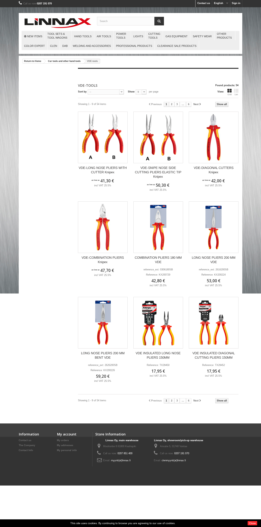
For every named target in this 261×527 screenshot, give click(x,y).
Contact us (203, 3)
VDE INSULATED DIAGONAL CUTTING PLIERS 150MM (213, 355)
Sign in (236, 3)
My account (66, 434)
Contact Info (26, 450)
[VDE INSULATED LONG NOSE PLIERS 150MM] (158, 323)
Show (131, 91)
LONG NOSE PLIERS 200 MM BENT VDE (103, 355)
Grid (230, 94)
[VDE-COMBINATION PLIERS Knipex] (103, 227)
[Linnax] (57, 23)
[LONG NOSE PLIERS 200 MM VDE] (214, 227)
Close (252, 523)
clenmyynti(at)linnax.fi (174, 460)
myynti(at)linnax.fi (121, 460)
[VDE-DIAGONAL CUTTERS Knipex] (214, 137)
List (236, 94)
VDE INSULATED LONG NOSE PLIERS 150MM (158, 355)
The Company (27, 445)
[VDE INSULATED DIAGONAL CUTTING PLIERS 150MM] (214, 323)
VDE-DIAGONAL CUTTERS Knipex (213, 170)
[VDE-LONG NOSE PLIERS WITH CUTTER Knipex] (103, 137)
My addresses (65, 445)
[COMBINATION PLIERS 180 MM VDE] (158, 227)
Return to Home (32, 61)
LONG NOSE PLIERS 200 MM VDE (213, 260)
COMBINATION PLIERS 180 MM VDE (158, 260)
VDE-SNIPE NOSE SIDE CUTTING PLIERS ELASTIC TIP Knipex (158, 172)
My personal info (67, 450)
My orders (63, 440)
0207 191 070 (44, 3)
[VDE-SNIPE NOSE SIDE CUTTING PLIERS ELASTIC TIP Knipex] (158, 137)
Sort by (82, 91)
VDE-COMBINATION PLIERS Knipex (103, 260)
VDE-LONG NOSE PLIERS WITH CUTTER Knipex (103, 170)
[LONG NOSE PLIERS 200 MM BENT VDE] (103, 323)
